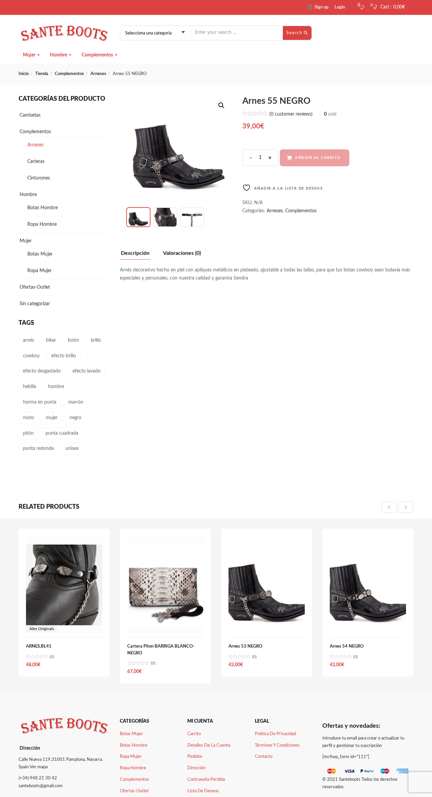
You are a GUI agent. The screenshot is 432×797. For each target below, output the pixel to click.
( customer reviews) (291, 114)
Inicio (24, 74)
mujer (52, 417)
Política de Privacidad (275, 734)
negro (75, 417)
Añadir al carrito (318, 158)
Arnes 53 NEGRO (245, 646)
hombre (56, 386)
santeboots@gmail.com (41, 786)
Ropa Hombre (42, 224)
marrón (75, 402)
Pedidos (194, 756)
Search (295, 33)
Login (339, 7)
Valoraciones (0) (182, 253)
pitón (28, 433)
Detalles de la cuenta (208, 745)
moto (28, 417)
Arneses (98, 74)
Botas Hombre (42, 208)
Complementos (98, 55)
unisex (72, 448)
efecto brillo (63, 356)
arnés (28, 340)
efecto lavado (87, 371)
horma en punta (39, 402)
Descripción (135, 253)
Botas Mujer (40, 254)
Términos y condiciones (277, 745)
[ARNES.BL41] (64, 539)
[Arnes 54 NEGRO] (368, 539)
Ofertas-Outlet (35, 287)
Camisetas (30, 115)
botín (73, 340)
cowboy (31, 356)
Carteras (36, 161)
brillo (96, 340)
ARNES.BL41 (39, 646)
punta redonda (38, 448)
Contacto (263, 756)
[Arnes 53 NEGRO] (266, 539)
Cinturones (38, 178)
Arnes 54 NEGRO (347, 646)
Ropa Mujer (39, 270)
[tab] (138, 255)
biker (51, 340)
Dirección (196, 768)
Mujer (29, 55)
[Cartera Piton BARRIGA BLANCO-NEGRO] (165, 539)
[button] (391, 7)
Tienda (41, 74)
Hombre (59, 55)
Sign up (321, 7)
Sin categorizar (35, 303)
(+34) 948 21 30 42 (38, 778)
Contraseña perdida (206, 779)
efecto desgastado (42, 371)
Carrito (194, 734)
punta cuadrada (62, 433)
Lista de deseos (203, 791)
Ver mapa (39, 767)
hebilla (29, 386)
